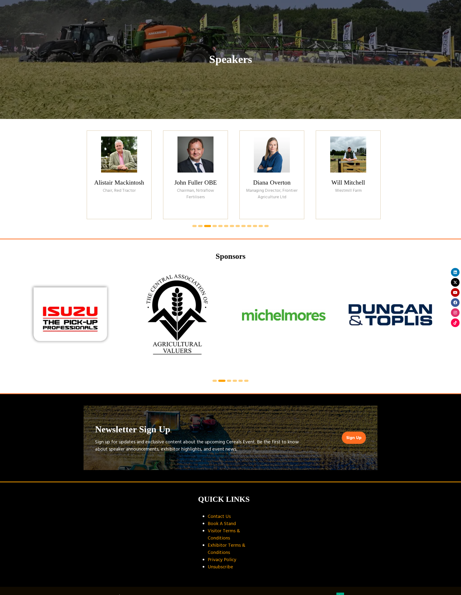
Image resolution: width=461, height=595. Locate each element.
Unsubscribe (220, 567)
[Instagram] (455, 312)
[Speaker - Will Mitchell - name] (345, 175)
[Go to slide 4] (214, 226)
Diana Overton (268, 182)
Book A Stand (222, 523)
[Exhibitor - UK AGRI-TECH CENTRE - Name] (177, 320)
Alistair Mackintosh (116, 182)
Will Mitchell (345, 182)
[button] (354, 438)
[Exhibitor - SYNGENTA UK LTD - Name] (390, 320)
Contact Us (219, 516)
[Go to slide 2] (200, 226)
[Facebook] (455, 302)
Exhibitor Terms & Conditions (226, 548)
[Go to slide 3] (207, 226)
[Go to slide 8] (238, 226)
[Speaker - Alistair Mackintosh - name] (116, 175)
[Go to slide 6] (226, 226)
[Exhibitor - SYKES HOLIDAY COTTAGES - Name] (70, 320)
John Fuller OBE (192, 182)
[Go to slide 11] (255, 226)
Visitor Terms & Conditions (224, 534)
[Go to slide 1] (194, 226)
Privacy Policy (222, 560)
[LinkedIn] (455, 272)
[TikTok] (455, 322)
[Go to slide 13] (266, 226)
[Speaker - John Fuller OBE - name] (192, 175)
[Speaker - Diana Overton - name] (269, 175)
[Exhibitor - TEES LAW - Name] (283, 320)
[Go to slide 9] (243, 226)
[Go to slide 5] (220, 226)
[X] (455, 282)
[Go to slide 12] (261, 226)
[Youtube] (455, 292)
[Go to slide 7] (232, 226)
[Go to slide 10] (249, 226)
